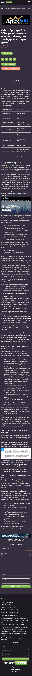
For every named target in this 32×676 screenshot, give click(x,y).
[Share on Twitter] (7, 59)
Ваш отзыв (4, 553)
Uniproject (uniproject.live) (8, 607)
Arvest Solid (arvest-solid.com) (9, 612)
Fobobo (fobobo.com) (7, 602)
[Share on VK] (15, 59)
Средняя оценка (4, 45)
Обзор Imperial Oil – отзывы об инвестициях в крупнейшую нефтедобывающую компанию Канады (14, 633)
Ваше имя (3, 574)
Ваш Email (3, 579)
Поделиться (4, 57)
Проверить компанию (8, 64)
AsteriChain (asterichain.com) (9, 610)
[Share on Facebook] (3, 59)
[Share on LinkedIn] (11, 59)
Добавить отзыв (5, 548)
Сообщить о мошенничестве (10, 68)
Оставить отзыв (7, 53)
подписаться (15, 659)
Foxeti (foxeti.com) (6, 604)
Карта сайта (15, 667)
